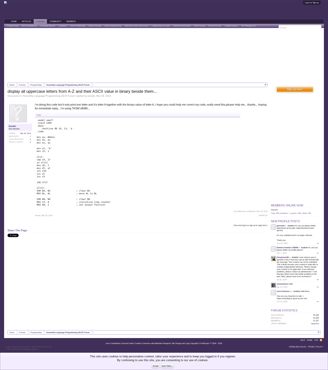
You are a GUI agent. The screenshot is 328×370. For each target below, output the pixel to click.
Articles (26, 21)
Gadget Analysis (231, 26)
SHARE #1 (263, 215)
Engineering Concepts (161, 26)
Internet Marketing (77, 26)
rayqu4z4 (315, 324)
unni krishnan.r (283, 291)
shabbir (291, 226)
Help (302, 340)
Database (63, 26)
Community (55, 21)
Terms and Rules (297, 347)
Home (14, 21)
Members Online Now (287, 205)
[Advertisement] (164, 55)
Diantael (274, 210)
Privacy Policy (315, 347)
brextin (91, 95)
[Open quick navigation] (265, 85)
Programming (12, 26)
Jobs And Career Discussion (136, 26)
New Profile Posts (285, 221)
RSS (321, 340)
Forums (40, 21)
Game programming (113, 26)
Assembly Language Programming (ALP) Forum (49, 95)
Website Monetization (182, 26)
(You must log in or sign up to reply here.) (251, 225)
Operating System (47, 26)
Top (316, 340)
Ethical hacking (95, 26)
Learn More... (167, 366)
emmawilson (282, 284)
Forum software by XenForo (28, 347)
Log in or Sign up (312, 3)
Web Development (29, 26)
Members (71, 21)
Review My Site (214, 26)
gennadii (281, 226)
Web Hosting (199, 26)
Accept (155, 366)
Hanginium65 (283, 257)
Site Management (249, 26)
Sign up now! (295, 89)
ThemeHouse (44, 349)
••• (318, 243)
